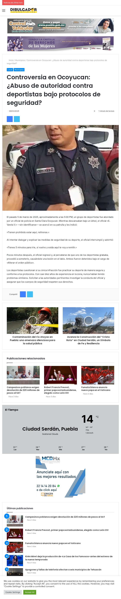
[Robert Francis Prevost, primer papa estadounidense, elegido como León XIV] (60, 375)
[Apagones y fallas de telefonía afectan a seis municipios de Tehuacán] (15, 573)
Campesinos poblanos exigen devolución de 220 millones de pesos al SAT (23, 390)
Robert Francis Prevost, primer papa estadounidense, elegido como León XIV (60, 390)
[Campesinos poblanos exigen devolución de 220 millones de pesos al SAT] (23, 375)
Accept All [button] (29, 592)
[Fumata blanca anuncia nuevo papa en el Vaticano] (97, 375)
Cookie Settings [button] (12, 592)
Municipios (20, 60)
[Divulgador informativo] (24, 10)
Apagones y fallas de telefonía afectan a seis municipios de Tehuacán (63, 569)
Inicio (11, 60)
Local (10, 69)
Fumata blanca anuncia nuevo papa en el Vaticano (95, 389)
